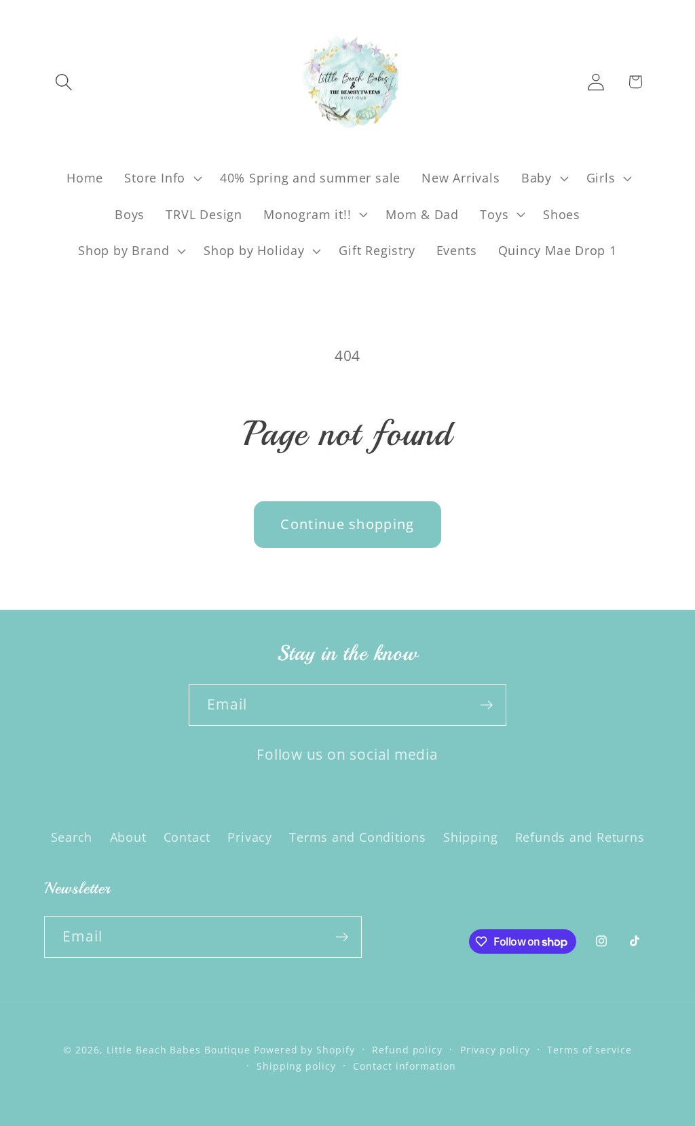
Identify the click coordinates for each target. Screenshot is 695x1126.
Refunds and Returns (580, 837)
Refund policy (407, 1049)
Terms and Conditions (357, 837)
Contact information (404, 1066)
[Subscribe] (486, 705)
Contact (187, 837)
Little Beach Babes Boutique (180, 1049)
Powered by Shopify (304, 1049)
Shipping (470, 837)
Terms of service (589, 1049)
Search (72, 837)
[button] (63, 81)
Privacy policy (495, 1049)
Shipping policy (296, 1066)
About (128, 837)
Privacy (249, 837)
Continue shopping (347, 524)
